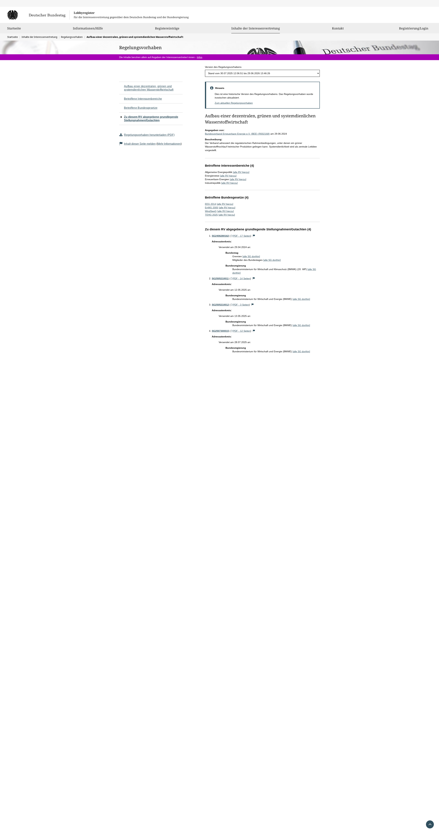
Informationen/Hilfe (88, 28)
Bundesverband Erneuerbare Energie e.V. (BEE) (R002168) (237, 133)
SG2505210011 (220, 278)
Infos (199, 57)
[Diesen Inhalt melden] (254, 235)
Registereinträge (167, 28)
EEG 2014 (210, 204)
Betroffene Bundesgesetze (140, 107)
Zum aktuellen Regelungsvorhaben (234, 103)
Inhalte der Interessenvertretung (255, 28)
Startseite (14, 28)
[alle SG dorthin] (251, 256)
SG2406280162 (220, 235)
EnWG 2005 (211, 207)
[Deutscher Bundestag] (38, 15)
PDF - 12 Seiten (241, 331)
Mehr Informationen (169, 143)
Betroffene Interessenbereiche (143, 98)
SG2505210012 (220, 304)
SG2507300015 (220, 331)
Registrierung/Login (413, 28)
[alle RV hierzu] (241, 172)
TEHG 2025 (211, 214)
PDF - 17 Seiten (241, 235)
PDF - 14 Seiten (241, 278)
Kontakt (338, 28)
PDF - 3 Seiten (241, 304)
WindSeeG (211, 211)
